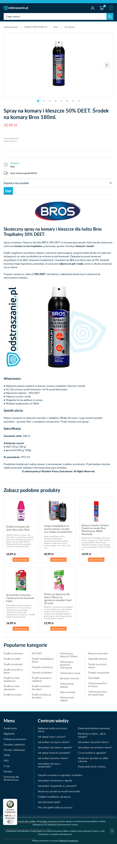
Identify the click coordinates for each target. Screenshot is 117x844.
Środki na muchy (12, 694)
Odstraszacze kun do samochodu (97, 693)
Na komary (70, 26)
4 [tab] (55, 101)
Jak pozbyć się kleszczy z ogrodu (55, 780)
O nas (7, 766)
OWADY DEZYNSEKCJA (35, 26)
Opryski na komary (42, 672)
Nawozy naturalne (98, 653)
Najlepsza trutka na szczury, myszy (52, 730)
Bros (56, 26)
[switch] (10, 821)
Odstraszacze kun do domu (97, 685)
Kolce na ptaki (67, 692)
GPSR (7, 755)
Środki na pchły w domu (13, 671)
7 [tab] (73, 101)
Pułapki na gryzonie (98, 672)
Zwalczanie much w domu (92, 766)
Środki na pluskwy (13, 653)
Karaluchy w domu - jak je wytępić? (92, 735)
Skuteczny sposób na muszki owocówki (59, 791)
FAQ (6, 760)
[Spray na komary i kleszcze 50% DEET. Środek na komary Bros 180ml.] (58, 63)
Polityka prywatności (15, 739)
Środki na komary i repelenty (42, 679)
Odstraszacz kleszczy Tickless (69, 655)
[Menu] (15, 801)
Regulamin (9, 733)
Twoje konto (92, 8)
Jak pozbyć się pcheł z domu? (93, 742)
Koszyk (101, 5)
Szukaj (109, 16)
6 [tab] (67, 101)
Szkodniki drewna (97, 658)
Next (106, 65)
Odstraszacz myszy (70, 673)
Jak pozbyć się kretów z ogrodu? (55, 747)
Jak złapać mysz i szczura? (52, 736)
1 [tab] (38, 101)
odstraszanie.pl (16, 8)
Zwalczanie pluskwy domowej (94, 728)
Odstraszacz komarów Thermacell (66, 664)
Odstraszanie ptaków (67, 685)
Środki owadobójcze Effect (42, 660)
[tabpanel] (58, 63)
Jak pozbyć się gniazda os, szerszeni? (57, 785)
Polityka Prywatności (68, 840)
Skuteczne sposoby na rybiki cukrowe (93, 759)
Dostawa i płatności (14, 744)
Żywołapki (93, 678)
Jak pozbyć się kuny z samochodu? (49, 765)
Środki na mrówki (13, 664)
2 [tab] (44, 101)
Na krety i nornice (69, 678)
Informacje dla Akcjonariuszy (11, 778)
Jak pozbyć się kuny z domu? (53, 758)
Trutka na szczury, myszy (97, 666)
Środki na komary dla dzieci (41, 687)
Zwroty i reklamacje (14, 750)
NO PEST (37, 653)
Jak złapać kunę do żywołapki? (54, 752)
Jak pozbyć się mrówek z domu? (95, 747)
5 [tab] (61, 101)
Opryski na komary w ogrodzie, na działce (60, 775)
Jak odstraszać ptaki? (49, 802)
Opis (8, 191)
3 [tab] (50, 101)
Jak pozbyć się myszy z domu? (54, 742)
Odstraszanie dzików (67, 699)
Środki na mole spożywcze (12, 679)
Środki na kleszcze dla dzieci (41, 696)
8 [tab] (79, 101)
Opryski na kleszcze (42, 667)
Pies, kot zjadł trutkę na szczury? (55, 807)
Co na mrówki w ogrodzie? (92, 752)
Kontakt (8, 771)
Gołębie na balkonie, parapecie (54, 796)
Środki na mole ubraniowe (12, 687)
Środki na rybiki (12, 658)
